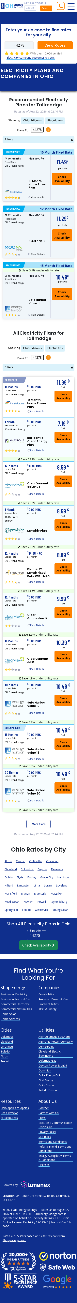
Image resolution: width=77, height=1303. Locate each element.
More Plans (38, 824)
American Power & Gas (53, 999)
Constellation (46, 994)
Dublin (9, 877)
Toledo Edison (47, 1090)
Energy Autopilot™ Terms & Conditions (54, 1158)
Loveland (62, 885)
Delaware (57, 869)
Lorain (48, 885)
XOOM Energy (47, 1009)
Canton (20, 861)
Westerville (42, 910)
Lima (37, 885)
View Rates (55, 45)
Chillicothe (35, 861)
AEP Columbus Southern (54, 1036)
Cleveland (11, 869)
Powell (41, 901)
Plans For (23, 130)
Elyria (20, 877)
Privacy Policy (47, 1132)
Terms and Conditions (52, 1142)
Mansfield (11, 893)
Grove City (46, 877)
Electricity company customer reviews (31, 57)
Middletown (12, 901)
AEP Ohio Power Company (55, 1041)
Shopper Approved (14, 1240)
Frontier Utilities (48, 1004)
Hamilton (63, 877)
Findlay (31, 877)
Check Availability (37, 945)
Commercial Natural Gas (16, 1009)
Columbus (27, 869)
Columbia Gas (47, 1060)
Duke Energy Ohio (50, 1075)
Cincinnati (52, 861)
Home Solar (8, 1014)
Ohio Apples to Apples (15, 1108)
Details (38, 197)
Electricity (54, 120)
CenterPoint (46, 1046)
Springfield (11, 910)
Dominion (44, 1070)
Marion (25, 893)
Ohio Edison (31, 120)
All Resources (9, 1118)
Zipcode (35, 930)
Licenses (44, 1165)
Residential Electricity (14, 994)
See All (5, 1061)
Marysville (40, 893)
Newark (28, 901)
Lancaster (23, 885)
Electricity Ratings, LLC (45, 1218)
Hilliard (9, 885)
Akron (8, 861)
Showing (14, 120)
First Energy (46, 1080)
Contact (43, 1108)
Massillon (57, 893)
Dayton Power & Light (52, 1065)
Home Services (10, 1019)
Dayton (42, 869)
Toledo (26, 910)
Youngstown (61, 910)
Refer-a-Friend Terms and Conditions (54, 1149)
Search (46, 8)
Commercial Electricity (15, 1004)
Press (42, 1118)
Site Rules (44, 1137)
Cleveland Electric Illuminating (49, 1053)
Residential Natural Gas (15, 999)
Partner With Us (48, 1113)
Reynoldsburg (58, 901)
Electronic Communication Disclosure (55, 1125)
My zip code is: (35, 3)
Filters (9, 139)
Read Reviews (9, 1113)
